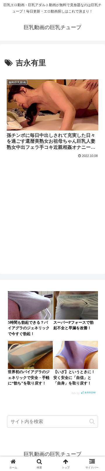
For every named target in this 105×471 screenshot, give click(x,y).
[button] (92, 421)
